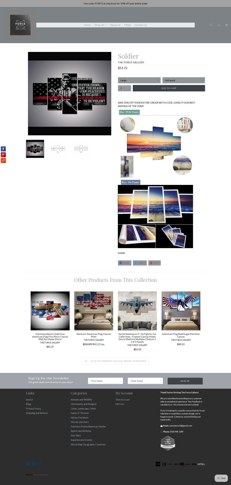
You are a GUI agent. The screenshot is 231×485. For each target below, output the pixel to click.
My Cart (120, 404)
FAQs (127, 25)
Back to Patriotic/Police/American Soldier (118, 361)
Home (87, 25)
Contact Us (140, 25)
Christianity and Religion (84, 404)
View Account (123, 399)
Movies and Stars (80, 421)
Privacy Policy (33, 408)
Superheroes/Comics (81, 439)
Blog (28, 404)
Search (29, 399)
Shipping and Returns (37, 413)
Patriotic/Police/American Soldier (88, 426)
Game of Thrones (80, 413)
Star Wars (76, 435)
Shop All (101, 25)
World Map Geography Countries (88, 444)
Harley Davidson (79, 417)
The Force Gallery (40, 475)
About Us (115, 25)
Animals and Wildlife (81, 399)
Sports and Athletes (81, 430)
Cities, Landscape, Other (83, 408)
